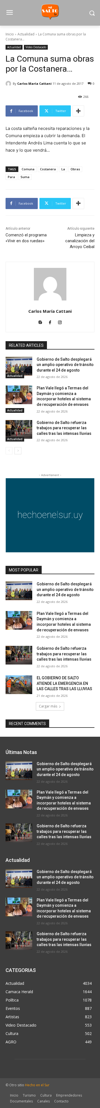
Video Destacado (36, 47)
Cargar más (48, 706)
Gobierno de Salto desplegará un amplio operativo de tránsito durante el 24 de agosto (65, 364)
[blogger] (40, 321)
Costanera (48, 169)
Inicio (10, 34)
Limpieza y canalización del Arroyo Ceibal (79, 240)
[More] (78, 111)
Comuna (28, 169)
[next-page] (17, 450)
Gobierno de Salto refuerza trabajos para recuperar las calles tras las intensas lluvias (65, 428)
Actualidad (26, 34)
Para (11, 177)
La (63, 169)
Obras (75, 169)
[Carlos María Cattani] (9, 83)
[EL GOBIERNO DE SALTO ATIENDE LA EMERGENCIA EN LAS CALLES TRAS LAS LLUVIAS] (19, 684)
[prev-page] (9, 450)
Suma (25, 177)
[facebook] (50, 321)
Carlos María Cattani (34, 83)
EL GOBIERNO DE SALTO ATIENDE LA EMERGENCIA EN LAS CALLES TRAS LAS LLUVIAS (64, 683)
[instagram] (60, 321)
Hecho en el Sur (37, 1085)
